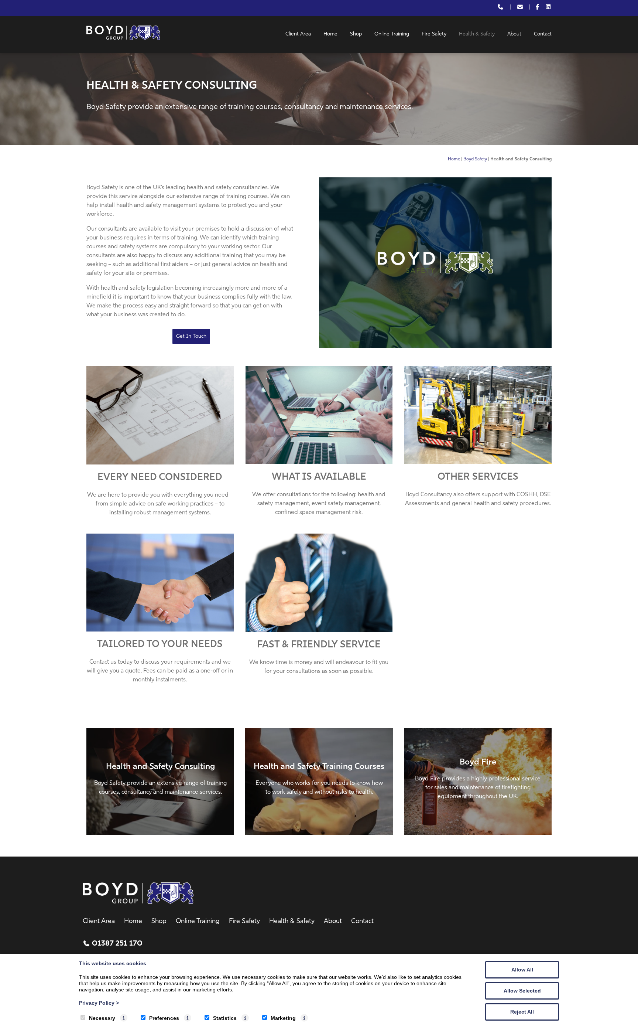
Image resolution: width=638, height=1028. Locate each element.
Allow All (522, 970)
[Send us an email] (520, 8)
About (514, 34)
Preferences (164, 1018)
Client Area (298, 34)
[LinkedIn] (548, 8)
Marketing (283, 1018)
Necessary (102, 1018)
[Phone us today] (500, 8)
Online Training (391, 34)
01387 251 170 (117, 943)
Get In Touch (191, 336)
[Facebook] (537, 8)
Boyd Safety (475, 159)
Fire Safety (434, 34)
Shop (356, 34)
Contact (543, 34)
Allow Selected (522, 991)
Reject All (522, 1012)
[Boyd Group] (123, 38)
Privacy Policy (99, 1003)
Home (330, 34)
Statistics (225, 1018)
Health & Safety (477, 34)
